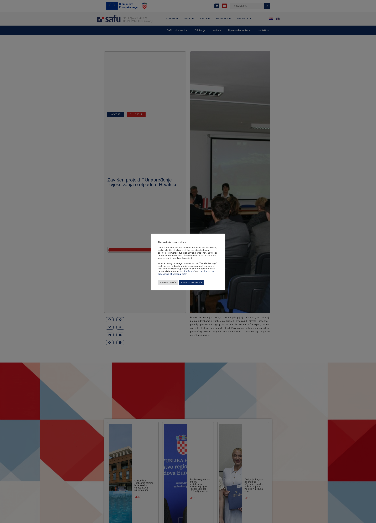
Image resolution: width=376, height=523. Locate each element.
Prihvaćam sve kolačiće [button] (191, 282)
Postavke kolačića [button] (168, 282)
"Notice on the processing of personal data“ (186, 272)
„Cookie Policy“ (187, 271)
